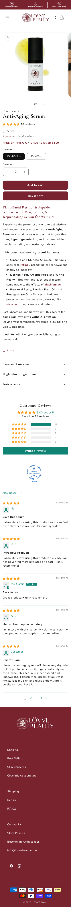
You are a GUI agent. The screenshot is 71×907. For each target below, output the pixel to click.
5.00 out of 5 (45, 412)
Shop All (13, 750)
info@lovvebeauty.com (22, 850)
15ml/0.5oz (14, 156)
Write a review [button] (35, 451)
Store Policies (16, 833)
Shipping (7, 136)
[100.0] (34, 472)
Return (11, 800)
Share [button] (10, 350)
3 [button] (37, 698)
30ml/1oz (36, 156)
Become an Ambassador (23, 841)
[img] (11, 503)
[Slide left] (27, 104)
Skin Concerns (16, 767)
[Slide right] (44, 104)
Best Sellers (15, 758)
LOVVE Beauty (40, 902)
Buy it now (35, 196)
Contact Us (14, 824)
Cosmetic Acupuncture (22, 775)
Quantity (8, 164)
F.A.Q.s (11, 808)
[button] (7, 18)
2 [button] (31, 698)
